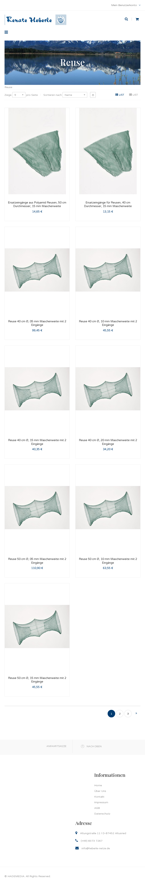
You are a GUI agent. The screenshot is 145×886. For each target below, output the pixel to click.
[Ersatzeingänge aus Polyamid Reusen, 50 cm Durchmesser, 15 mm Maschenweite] (37, 151)
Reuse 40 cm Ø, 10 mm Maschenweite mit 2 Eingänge (108, 323)
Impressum (101, 802)
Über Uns (100, 791)
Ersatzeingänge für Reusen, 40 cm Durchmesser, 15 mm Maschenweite (108, 204)
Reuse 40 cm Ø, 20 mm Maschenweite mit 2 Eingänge (108, 442)
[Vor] (136, 713)
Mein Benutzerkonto (124, 5)
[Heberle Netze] (35, 14)
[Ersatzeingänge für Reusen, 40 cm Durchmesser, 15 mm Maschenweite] (108, 151)
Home (98, 785)
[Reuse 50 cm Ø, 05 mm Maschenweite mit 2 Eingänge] (37, 507)
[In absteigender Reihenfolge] (93, 95)
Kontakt (99, 796)
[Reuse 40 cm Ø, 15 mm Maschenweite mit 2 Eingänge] (37, 389)
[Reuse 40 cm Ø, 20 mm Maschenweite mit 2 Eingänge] (108, 389)
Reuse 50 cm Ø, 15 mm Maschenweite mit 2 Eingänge (37, 679)
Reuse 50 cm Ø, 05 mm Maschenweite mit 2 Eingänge (37, 560)
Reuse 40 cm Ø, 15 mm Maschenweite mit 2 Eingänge (37, 442)
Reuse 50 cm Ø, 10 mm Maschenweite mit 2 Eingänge (108, 560)
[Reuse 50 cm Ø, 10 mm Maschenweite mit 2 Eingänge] (108, 507)
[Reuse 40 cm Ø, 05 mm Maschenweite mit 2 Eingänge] (37, 270)
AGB (97, 808)
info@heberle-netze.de (96, 848)
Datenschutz (102, 813)
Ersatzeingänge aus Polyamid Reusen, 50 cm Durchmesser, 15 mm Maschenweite (37, 204)
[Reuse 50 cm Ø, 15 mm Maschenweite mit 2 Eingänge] (37, 626)
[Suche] (128, 19)
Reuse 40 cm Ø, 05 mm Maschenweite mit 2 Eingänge (37, 323)
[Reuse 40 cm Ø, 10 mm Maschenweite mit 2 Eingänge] (108, 270)
